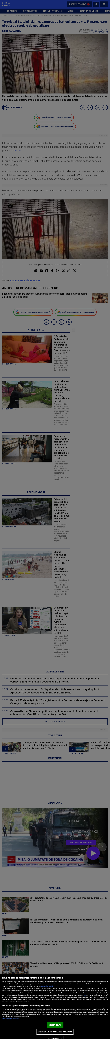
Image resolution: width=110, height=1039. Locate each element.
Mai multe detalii (47, 986)
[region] (55, 1006)
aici (85, 995)
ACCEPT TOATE (55, 1025)
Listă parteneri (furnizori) (10, 1018)
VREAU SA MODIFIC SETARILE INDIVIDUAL (55, 1032)
